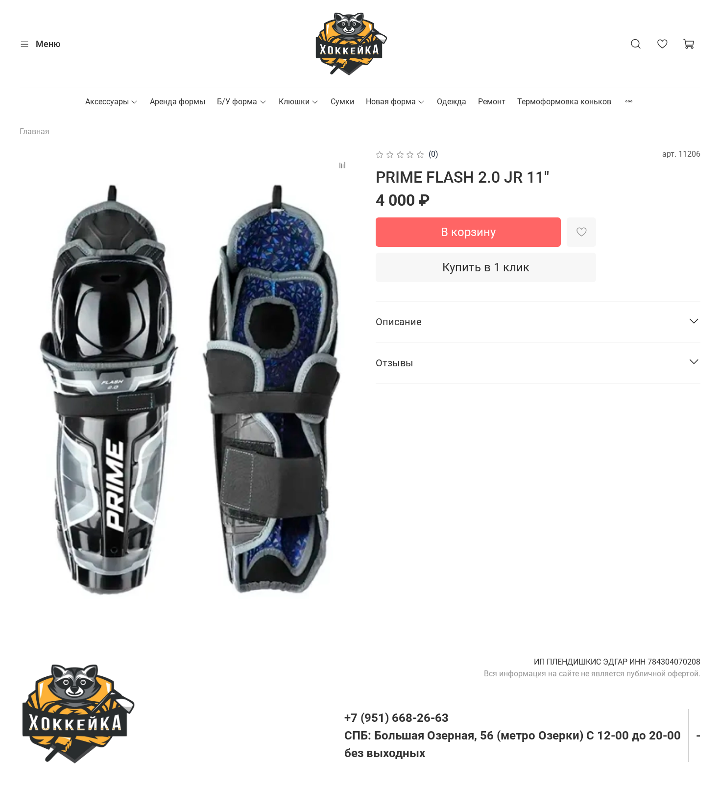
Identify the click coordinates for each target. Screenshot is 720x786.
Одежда (451, 101)
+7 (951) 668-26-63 (396, 718)
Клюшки (294, 101)
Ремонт (491, 101)
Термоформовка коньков (564, 101)
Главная (34, 131)
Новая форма (391, 101)
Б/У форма (237, 101)
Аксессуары (107, 101)
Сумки (342, 101)
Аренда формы (177, 101)
